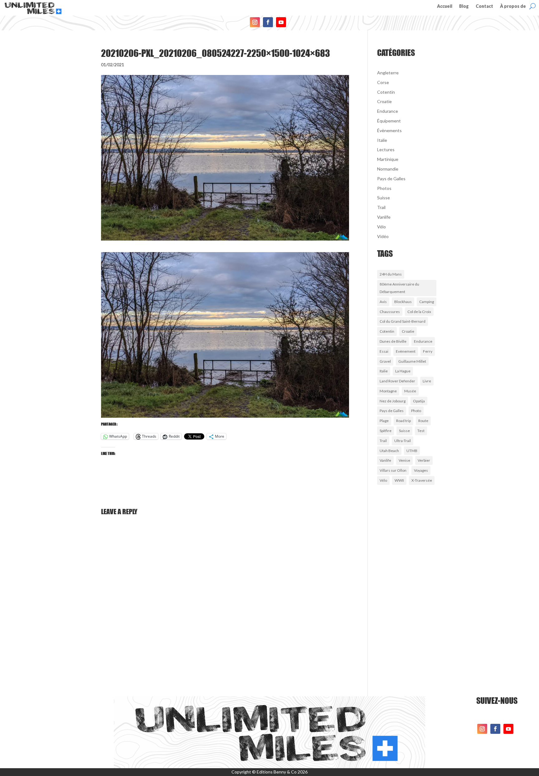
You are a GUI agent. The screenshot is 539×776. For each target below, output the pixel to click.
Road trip (403, 420)
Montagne (388, 391)
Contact (484, 6)
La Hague (402, 371)
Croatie (384, 101)
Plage (384, 420)
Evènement (405, 351)
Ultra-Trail (402, 440)
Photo (416, 410)
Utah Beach (389, 450)
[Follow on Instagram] (255, 22)
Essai (384, 351)
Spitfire (385, 430)
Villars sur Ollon (393, 470)
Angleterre (388, 72)
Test (421, 430)
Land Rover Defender (397, 381)
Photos (384, 188)
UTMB (411, 450)
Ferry (427, 351)
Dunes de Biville (393, 341)
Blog (464, 6)
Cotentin (386, 92)
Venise (404, 460)
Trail (381, 207)
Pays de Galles (391, 178)
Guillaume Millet (412, 361)
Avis (383, 301)
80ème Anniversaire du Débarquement (399, 288)
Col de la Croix (419, 311)
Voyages (421, 470)
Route (423, 420)
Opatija (419, 401)
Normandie (387, 169)
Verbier (424, 460)
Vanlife (384, 217)
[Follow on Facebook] (268, 22)
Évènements (389, 130)
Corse (383, 82)
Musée (410, 391)
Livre (427, 381)
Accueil (444, 6)
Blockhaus (403, 301)
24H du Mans (391, 274)
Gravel (385, 361)
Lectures (386, 149)
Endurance (387, 111)
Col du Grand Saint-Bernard (402, 321)
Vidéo (383, 236)
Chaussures (390, 311)
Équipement (389, 120)
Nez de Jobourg (392, 401)
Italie (382, 140)
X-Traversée (421, 480)
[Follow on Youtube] (281, 22)
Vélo (381, 226)
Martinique (387, 159)
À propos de (513, 6)
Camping (426, 301)
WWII (399, 480)
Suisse (383, 197)
